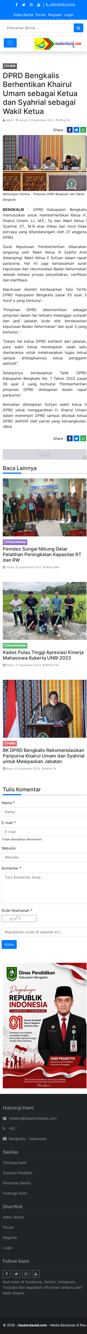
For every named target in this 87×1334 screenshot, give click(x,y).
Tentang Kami (15, 1162)
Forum (40, 15)
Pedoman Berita (17, 1183)
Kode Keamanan (17, 910)
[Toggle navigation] (10, 43)
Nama (8, 802)
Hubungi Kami (15, 1193)
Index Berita (23, 15)
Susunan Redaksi (17, 1172)
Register (55, 15)
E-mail (9, 822)
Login (69, 15)
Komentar (11, 868)
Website (9, 848)
